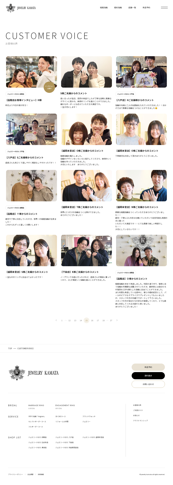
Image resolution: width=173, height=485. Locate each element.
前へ (56, 320)
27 (111, 320)
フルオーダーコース (35, 426)
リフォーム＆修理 (61, 421)
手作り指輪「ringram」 (37, 416)
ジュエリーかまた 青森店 (37, 447)
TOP (10, 348)
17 (98, 320)
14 (81, 320)
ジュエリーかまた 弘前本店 (38, 442)
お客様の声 (137, 405)
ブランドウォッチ (88, 416)
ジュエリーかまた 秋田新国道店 (66, 447)
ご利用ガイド (138, 410)
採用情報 (41, 474)
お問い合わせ (148, 384)
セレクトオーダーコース (37, 421)
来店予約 (148, 367)
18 (103, 320)
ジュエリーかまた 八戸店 (64, 437)
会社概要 (30, 474)
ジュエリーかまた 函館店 (37, 437)
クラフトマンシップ (140, 420)
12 (69, 320)
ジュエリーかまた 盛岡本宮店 (93, 437)
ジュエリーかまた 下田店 (64, 442)
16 (92, 320)
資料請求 (148, 375)
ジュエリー (86, 421)
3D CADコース (60, 416)
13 (75, 320)
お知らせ (136, 415)
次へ (117, 320)
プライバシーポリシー (15, 474)
